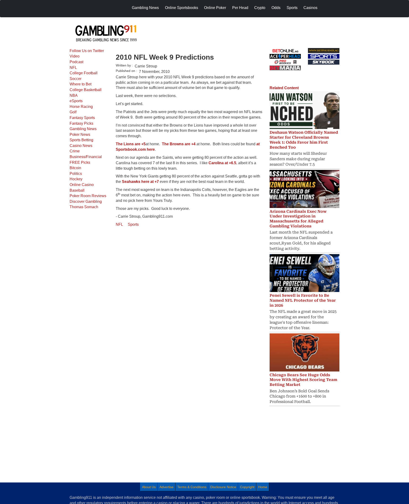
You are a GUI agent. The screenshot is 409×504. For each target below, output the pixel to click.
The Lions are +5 (131, 144)
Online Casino (82, 185)
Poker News (80, 135)
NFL (73, 68)
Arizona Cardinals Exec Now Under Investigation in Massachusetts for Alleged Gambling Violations (298, 218)
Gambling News (83, 129)
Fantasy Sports (82, 118)
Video (75, 56)
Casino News (81, 146)
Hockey (76, 179)
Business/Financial (86, 157)
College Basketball (86, 90)
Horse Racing (81, 107)
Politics (76, 174)
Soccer (75, 79)
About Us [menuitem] (149, 487)
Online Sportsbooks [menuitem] (181, 8)
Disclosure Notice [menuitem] (223, 487)
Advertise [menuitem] (166, 487)
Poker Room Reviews (88, 196)
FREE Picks (80, 162)
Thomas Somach (84, 207)
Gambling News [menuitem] (145, 8)
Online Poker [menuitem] (215, 8)
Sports (133, 224)
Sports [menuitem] (292, 8)
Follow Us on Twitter (87, 51)
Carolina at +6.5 (222, 163)
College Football (84, 73)
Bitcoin (75, 168)
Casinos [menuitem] (310, 8)
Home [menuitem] (262, 487)
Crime (75, 151)
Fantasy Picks (81, 123)
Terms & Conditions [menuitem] (191, 487)
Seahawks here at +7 (140, 182)
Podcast (76, 62)
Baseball (77, 190)
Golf (73, 112)
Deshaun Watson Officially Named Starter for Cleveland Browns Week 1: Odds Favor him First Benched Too (304, 139)
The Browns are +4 (179, 144)
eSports (76, 101)
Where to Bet (80, 84)
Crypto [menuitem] (259, 8)
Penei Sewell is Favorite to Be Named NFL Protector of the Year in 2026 (303, 300)
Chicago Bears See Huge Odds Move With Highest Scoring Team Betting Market (303, 380)
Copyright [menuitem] (247, 487)
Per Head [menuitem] (240, 8)
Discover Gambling (86, 201)
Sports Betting (81, 140)
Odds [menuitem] (275, 8)
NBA (74, 95)
